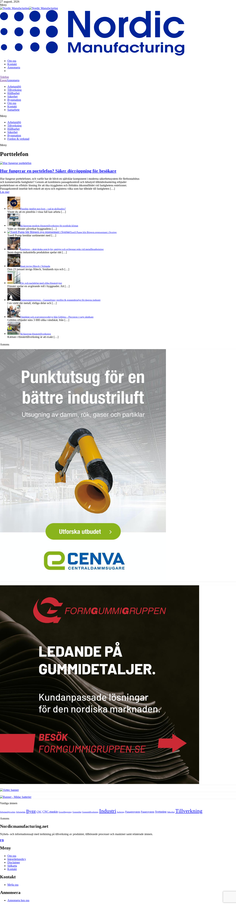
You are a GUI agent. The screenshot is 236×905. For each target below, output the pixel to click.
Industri (107, 811)
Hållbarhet (13, 93)
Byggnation (14, 99)
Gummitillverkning (90, 812)
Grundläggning (65, 812)
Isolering (120, 812)
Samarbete (13, 109)
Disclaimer (13, 862)
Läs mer (4, 192)
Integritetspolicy (16, 859)
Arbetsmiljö (14, 86)
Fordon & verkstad (18, 138)
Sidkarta (12, 865)
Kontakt (12, 64)
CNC (39, 811)
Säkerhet (12, 96)
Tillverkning (14, 89)
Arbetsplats (20, 812)
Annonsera (13, 67)
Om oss (11, 60)
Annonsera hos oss (18, 900)
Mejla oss (12, 884)
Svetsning (160, 811)
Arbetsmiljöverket (7, 812)
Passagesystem (132, 811)
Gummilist (76, 812)
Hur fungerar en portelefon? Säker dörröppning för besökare (58, 170)
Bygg (31, 811)
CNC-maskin (50, 811)
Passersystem (147, 811)
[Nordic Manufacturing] (14, 8)
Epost (3, 80)
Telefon (4, 77)
